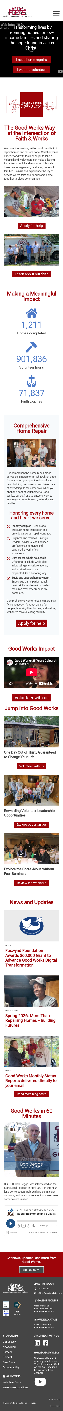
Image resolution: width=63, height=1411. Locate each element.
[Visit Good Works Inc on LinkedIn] (37, 1343)
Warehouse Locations (15, 1387)
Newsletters (11, 1010)
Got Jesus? (9, 1341)
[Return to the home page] (15, 1287)
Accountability (11, 1367)
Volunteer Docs (12, 1382)
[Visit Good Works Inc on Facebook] (46, 1343)
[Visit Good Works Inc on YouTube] (40, 1382)
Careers (7, 1352)
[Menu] (56, 13)
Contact (7, 1357)
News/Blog (9, 1347)
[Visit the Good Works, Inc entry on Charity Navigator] (6, 1313)
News (8, 945)
